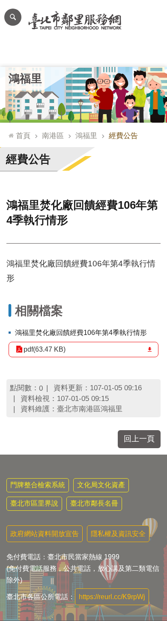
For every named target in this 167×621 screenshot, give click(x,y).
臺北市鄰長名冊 (94, 503)
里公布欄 (17, 54)
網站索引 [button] (12, 17)
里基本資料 (84, 54)
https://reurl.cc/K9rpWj (112, 596)
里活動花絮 (150, 54)
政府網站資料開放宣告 (44, 533)
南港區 (53, 135)
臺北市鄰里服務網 (83, 20)
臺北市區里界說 (34, 503)
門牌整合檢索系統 (37, 484)
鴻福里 (86, 135)
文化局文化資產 (101, 484)
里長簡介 (50, 54)
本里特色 (117, 54)
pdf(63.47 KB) (45, 349)
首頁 (23, 135)
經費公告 (123, 135)
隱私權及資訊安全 (118, 533)
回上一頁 (139, 438)
